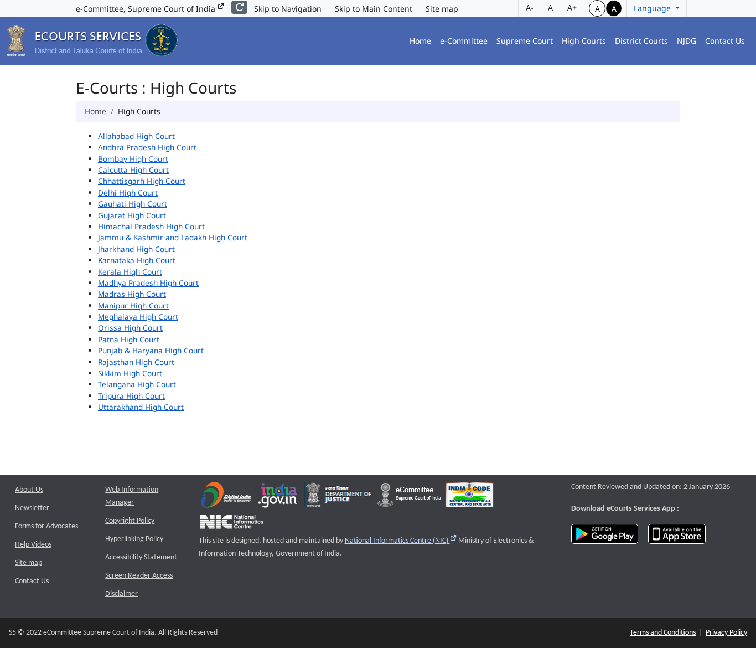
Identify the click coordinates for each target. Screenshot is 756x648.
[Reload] (239, 7)
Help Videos (33, 544)
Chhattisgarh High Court (141, 181)
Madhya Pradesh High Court (148, 282)
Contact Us (725, 40)
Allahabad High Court (136, 136)
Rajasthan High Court (136, 362)
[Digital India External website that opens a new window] (226, 497)
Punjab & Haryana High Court (151, 350)
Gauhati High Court (132, 203)
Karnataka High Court (136, 260)
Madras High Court (132, 294)
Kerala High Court (130, 271)
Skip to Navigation (288, 8)
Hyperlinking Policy (134, 539)
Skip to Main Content (373, 8)
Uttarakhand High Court (141, 407)
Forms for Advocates (46, 526)
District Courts (641, 40)
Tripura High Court (131, 395)
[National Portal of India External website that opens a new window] (278, 497)
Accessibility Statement (141, 557)
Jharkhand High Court (136, 249)
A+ (572, 7)
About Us (29, 489)
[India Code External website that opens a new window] (469, 497)
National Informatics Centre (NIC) (401, 540)
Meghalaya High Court (138, 316)
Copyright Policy (129, 520)
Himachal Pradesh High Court (151, 226)
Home (420, 40)
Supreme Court (524, 40)
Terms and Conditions (663, 632)
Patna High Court (128, 339)
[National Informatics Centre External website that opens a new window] (232, 524)
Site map (442, 8)
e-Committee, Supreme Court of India (147, 8)
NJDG (686, 40)
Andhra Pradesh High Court (147, 147)
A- (530, 7)
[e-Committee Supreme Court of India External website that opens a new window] (409, 497)
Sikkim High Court (130, 373)
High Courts (584, 40)
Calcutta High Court (133, 169)
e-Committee (464, 40)
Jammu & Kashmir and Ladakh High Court (172, 237)
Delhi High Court (128, 192)
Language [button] (653, 8)
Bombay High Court (133, 158)
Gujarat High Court (132, 215)
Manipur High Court (133, 305)
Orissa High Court (130, 327)
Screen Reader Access (139, 575)
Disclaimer (121, 594)
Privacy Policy (726, 632)
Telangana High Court (137, 384)
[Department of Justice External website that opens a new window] (339, 497)
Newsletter (32, 508)
